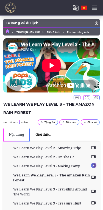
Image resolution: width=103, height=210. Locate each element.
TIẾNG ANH (53, 32)
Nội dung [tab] (16, 134)
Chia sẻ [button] (92, 122)
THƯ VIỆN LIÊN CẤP (28, 32)
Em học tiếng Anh (78, 32)
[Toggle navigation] (94, 7)
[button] (77, 97)
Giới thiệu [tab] (43, 134)
